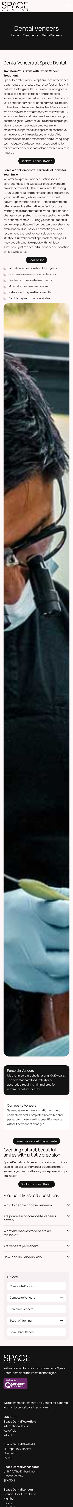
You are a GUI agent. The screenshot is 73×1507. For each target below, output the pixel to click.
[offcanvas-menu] (68, 6)
